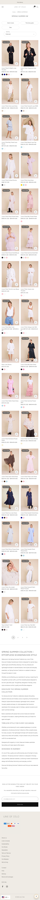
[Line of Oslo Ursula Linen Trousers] (29, 274)
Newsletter (5, 850)
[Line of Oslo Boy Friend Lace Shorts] (10, 127)
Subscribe (20, 804)
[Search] (37, 7)
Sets (10, 27)
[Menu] (3, 7)
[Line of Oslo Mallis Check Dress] (10, 386)
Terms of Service (6, 853)
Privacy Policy (5, 856)
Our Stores (4, 847)
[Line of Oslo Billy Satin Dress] (29, 350)
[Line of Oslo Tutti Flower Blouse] (29, 424)
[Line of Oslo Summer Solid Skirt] (29, 238)
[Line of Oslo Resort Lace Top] (29, 127)
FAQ (3, 870)
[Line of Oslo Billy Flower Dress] (29, 201)
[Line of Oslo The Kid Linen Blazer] (10, 274)
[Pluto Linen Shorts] (10, 350)
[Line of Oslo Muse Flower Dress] (10, 201)
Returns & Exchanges (7, 877)
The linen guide (29, 23)
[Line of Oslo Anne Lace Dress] (10, 91)
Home (14, 12)
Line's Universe (6, 841)
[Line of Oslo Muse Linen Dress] (29, 462)
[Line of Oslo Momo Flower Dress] (10, 534)
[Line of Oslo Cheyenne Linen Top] (29, 53)
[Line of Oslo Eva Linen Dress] (10, 498)
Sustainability (5, 844)
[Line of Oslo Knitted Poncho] (10, 165)
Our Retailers (5, 859)
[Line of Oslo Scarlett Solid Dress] (29, 498)
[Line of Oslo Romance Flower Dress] (10, 424)
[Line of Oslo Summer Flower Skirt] (29, 386)
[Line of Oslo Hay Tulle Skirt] (29, 610)
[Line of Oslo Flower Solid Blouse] (10, 238)
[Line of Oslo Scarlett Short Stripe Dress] (29, 534)
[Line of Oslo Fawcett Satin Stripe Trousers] (29, 572)
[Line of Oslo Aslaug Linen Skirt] (29, 312)
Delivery (4, 874)
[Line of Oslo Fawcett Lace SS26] (29, 91)
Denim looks (10, 23)
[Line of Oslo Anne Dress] (29, 165)
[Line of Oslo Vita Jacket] (10, 572)
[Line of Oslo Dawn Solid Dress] (10, 462)
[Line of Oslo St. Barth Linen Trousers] (10, 53)
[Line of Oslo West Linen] (10, 312)
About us (4, 838)
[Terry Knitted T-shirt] (10, 610)
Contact (4, 867)
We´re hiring (5, 862)
